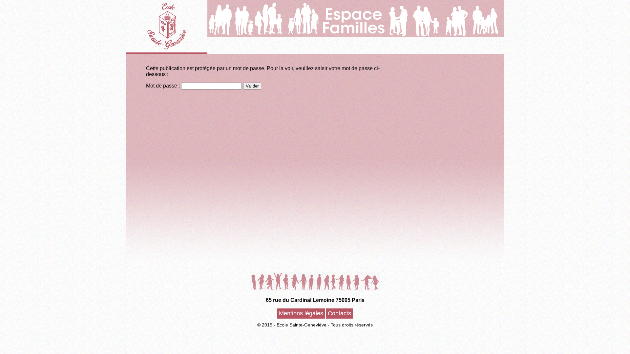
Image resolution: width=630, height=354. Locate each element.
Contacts (339, 313)
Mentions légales (301, 313)
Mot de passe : (163, 85)
